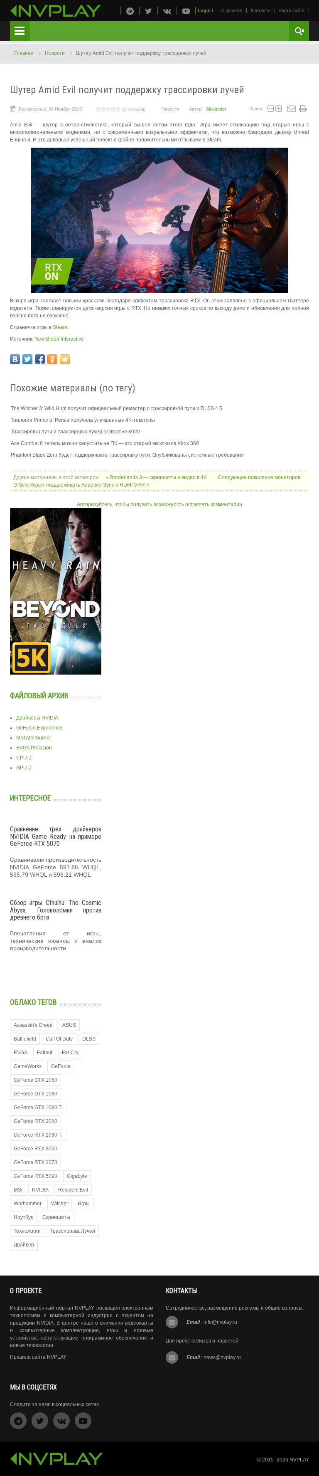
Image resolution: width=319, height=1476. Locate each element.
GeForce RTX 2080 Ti (38, 1135)
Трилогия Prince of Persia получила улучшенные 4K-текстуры (83, 420)
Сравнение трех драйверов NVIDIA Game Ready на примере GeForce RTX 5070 (55, 836)
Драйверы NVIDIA (37, 718)
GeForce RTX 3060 (35, 1149)
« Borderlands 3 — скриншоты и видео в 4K (157, 477)
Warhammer (28, 1204)
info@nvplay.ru (220, 1322)
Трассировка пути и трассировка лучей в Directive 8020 (75, 432)
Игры (84, 1204)
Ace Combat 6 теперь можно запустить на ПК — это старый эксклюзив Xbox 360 (105, 443)
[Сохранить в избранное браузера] (65, 359)
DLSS (89, 1039)
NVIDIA (40, 1190)
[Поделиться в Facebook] (40, 359)
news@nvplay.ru (222, 1357)
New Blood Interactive (59, 339)
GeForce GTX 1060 (35, 1080)
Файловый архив (39, 695)
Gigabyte (77, 1176)
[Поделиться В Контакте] (15, 359)
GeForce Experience (39, 728)
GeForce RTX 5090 (35, 1176)
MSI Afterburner (33, 738)
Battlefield (25, 1039)
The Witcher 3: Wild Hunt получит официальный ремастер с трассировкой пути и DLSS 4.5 (116, 408)
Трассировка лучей (72, 1231)
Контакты (260, 10)
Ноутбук (23, 1217)
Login (204, 10)
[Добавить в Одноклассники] (52, 359)
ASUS (69, 1025)
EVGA (20, 1053)
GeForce (61, 1066)
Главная (24, 53)
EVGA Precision (34, 748)
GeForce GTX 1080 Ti (38, 1107)
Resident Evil (73, 1190)
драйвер (24, 1245)
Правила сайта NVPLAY (38, 1357)
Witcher (59, 1204)
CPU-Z (24, 758)
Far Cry (70, 1053)
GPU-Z (24, 768)
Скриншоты (56, 1217)
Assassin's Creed (33, 1025)
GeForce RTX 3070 (35, 1162)
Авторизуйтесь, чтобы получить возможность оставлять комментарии (159, 504)
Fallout (44, 1053)
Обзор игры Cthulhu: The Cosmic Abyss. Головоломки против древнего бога (55, 910)
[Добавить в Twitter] (27, 359)
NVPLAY (299, 1460)
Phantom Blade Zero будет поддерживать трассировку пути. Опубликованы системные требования (127, 455)
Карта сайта (291, 10)
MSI (18, 1190)
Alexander (216, 108)
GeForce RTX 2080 (35, 1121)
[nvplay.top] (55, 11)
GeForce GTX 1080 (35, 1094)
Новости (55, 53)
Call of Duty (59, 1039)
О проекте (231, 10)
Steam (60, 327)
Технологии (27, 1231)
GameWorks (28, 1066)
